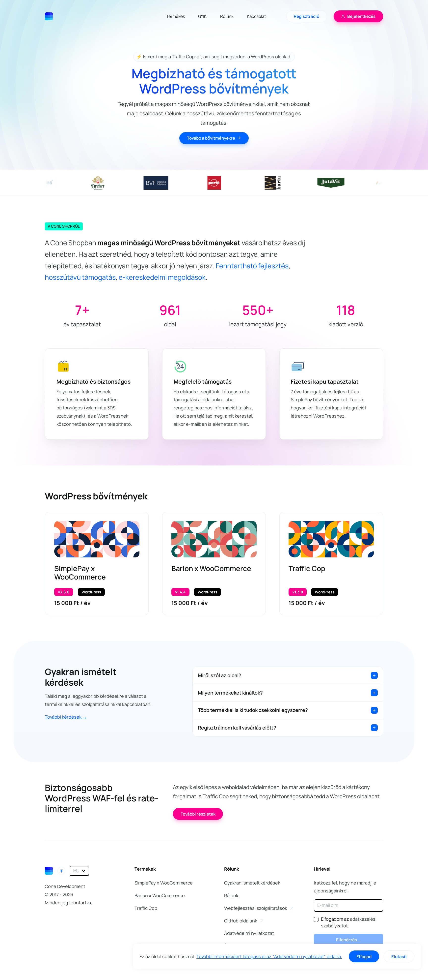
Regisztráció (306, 16)
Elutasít (399, 956)
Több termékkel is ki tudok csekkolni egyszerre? (253, 710)
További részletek (198, 814)
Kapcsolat (256, 16)
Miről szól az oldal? (219, 675)
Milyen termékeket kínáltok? (230, 692)
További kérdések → (66, 717)
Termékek (175, 16)
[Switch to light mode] (61, 871)
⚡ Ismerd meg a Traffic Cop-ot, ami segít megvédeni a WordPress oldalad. (214, 57)
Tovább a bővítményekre (211, 138)
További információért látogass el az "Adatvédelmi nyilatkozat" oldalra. (269, 956)
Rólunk (226, 16)
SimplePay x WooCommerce (80, 573)
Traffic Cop (307, 568)
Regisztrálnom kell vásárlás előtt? (237, 727)
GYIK (202, 16)
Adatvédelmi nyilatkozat (249, 933)
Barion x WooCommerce (211, 568)
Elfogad (364, 956)
